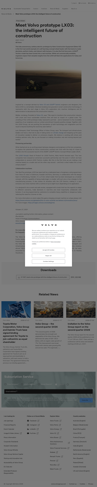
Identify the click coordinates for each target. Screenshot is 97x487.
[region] (48, 243)
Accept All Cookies (48, 250)
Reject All (48, 255)
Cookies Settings (48, 261)
